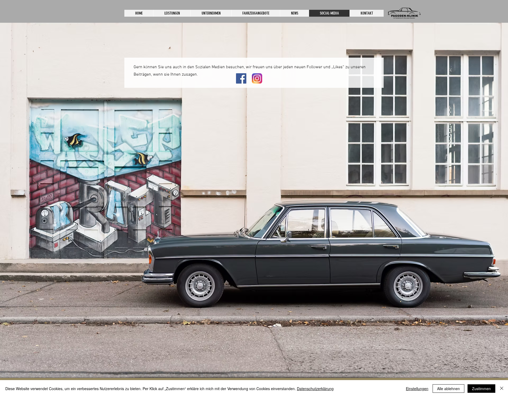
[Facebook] (241, 78)
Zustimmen (481, 388)
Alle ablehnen (448, 388)
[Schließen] (501, 388)
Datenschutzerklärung (315, 388)
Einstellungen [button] (417, 388)
